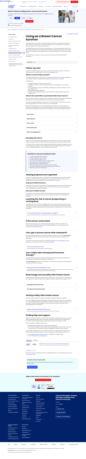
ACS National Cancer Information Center (39, 334)
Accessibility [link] (53, 444)
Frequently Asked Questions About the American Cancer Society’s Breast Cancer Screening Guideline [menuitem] (16, 64)
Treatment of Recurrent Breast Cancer (34, 226)
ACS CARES (51, 327)
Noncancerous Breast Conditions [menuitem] (14, 54)
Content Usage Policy (30, 354)
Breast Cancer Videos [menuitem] (12, 59)
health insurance (55, 185)
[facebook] (60, 404)
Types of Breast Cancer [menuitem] (13, 36)
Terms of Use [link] (62, 444)
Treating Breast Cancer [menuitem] (13, 48)
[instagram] (58, 404)
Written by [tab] (29, 340)
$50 (11, 18)
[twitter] (56, 404)
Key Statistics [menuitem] (11, 39)
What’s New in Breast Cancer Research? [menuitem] (15, 57)
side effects (45, 140)
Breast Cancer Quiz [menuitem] (12, 61)
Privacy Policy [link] (23, 444)
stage (31, 103)
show (34, 62)
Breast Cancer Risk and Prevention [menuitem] (15, 41)
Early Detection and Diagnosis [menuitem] (14, 43)
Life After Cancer (43, 335)
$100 (17, 18)
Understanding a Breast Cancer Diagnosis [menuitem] (14, 46)
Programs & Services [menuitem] (32, 6)
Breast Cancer (12, 34)
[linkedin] (62, 404)
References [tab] (35, 340)
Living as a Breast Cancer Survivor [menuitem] (15, 52)
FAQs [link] (9, 444)
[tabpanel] (52, 345)
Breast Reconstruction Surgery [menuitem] (14, 50)
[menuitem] (11, 6)
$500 (30, 18)
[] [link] (34, 62)
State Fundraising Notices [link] (73, 444)
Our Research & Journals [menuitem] (57, 6)
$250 (24, 18)
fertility (48, 298)
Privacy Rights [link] (33, 444)
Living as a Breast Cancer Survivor (38, 29)
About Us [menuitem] (66, 6)
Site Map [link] (15, 444)
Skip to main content (4, 0)
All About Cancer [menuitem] (23, 6)
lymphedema (39, 160)
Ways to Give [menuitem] (40, 6)
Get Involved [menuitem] (47, 6)
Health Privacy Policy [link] (43, 444)
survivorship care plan (51, 77)
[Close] (77, 11)
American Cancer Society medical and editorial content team (56, 343)
